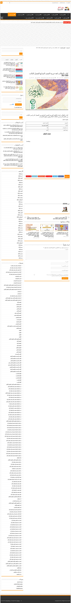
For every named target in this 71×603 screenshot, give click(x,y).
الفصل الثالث (18, 347)
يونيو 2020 (21, 221)
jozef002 (65, 77)
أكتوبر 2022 (20, 191)
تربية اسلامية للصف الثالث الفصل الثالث (13, 421)
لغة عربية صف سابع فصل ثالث (15, 552)
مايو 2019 (21, 249)
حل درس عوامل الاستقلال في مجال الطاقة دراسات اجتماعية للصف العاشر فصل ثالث (9, 63)
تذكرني (11, 104)
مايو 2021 (21, 204)
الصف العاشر (48, 17)
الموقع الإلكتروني (65, 270)
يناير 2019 (21, 257)
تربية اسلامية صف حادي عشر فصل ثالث (13, 401)
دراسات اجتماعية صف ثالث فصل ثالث (14, 427)
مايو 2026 (21, 173)
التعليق (66, 249)
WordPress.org (20, 588)
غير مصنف (19, 498)
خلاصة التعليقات (20, 586)
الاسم (66, 261)
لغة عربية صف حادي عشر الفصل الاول (14, 537)
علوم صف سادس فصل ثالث (16, 494)
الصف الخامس (29, 14)
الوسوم (7, 59)
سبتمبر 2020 (20, 214)
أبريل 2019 (20, 251)
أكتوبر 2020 (20, 212)
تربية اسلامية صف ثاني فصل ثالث (15, 397)
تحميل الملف (47, 133)
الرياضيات (19, 291)
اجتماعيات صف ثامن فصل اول (15, 267)
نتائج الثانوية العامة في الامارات (15, 569)
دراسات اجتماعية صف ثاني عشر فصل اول (13, 431)
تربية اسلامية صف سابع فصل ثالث (14, 412)
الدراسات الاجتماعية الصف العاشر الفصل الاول (12, 285)
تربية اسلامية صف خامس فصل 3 (15, 403)
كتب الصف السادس (17, 507)
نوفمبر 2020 (20, 210)
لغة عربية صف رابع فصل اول (16, 546)
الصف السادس (20, 14)
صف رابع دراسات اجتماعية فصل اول (14, 479)
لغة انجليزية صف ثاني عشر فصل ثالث (14, 513)
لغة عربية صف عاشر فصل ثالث (15, 559)
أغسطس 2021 (20, 199)
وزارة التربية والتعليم (17, 572)
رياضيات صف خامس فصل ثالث (15, 466)
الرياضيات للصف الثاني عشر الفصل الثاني (13, 297)
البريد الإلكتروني (65, 266)
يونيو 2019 (21, 247)
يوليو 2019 (21, 245)
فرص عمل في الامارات (17, 500)
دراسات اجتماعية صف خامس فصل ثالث (13, 440)
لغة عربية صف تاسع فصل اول (15, 524)
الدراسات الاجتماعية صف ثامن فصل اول (13, 287)
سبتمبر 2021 (20, 197)
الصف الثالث (46, 14)
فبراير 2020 (20, 229)
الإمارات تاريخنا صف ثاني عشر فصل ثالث (13, 272)
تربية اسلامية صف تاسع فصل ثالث (14, 388)
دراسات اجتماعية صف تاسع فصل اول (14, 423)
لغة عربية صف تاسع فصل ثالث (15, 526)
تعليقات (11, 59)
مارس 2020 (20, 227)
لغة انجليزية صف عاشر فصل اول (15, 518)
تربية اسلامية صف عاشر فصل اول (15, 416)
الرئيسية (68, 14)
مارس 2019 (20, 253)
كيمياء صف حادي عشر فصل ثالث (15, 509)
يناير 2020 (21, 232)
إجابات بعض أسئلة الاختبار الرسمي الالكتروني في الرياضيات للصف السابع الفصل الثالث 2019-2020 (13, 160)
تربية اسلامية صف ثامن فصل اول (15, 390)
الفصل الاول (19, 341)
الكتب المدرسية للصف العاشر (15, 371)
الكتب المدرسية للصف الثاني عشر (14, 362)
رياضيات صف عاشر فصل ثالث (15, 474)
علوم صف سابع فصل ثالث (16, 492)
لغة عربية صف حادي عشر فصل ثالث (14, 539)
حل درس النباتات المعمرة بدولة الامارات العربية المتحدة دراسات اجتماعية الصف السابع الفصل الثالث (47, 234)
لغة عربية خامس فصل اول (16, 520)
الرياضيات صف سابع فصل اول (15, 295)
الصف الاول (62, 14)
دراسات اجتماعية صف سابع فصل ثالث (14, 446)
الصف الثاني (54, 14)
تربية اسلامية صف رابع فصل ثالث (15, 408)
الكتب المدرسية (45, 125)
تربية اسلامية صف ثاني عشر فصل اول (14, 395)
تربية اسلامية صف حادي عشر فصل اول (14, 399)
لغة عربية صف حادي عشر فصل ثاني (14, 541)
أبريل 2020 (20, 225)
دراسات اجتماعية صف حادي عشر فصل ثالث (13, 436)
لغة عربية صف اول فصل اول (16, 522)
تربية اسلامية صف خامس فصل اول (14, 405)
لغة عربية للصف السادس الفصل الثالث (14, 565)
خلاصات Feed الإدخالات (18, 584)
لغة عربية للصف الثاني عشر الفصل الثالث (13, 563)
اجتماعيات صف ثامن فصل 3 (16, 265)
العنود (21, 159)
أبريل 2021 (20, 206)
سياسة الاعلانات (62, 2)
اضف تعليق (36, 77)
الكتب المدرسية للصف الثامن (15, 358)
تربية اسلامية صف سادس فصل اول (14, 414)
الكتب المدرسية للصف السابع (45, 77)
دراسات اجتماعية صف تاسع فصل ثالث (14, 425)
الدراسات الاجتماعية (17, 280)
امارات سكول (20, 147)
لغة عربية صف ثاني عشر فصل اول (14, 535)
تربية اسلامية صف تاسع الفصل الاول (14, 386)
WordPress (8, 600)
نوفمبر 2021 (20, 195)
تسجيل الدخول (20, 581)
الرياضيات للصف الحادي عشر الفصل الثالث (13, 300)
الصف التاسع (57, 17)
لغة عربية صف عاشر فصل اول (15, 557)
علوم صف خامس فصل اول (16, 487)
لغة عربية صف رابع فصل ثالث (15, 548)
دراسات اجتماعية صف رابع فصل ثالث (14, 442)
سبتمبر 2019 (20, 240)
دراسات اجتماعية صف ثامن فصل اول (14, 429)
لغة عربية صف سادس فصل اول (15, 554)
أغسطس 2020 (20, 216)
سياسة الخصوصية (55, 2)
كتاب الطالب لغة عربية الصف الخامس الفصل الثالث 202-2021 (33, 217)
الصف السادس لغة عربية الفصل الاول (14, 326)
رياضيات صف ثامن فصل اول (16, 464)
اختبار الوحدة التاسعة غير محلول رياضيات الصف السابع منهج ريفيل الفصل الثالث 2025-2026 (32, 234)
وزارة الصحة (19, 574)
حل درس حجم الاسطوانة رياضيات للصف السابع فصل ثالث (62, 234)
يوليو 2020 (21, 219)
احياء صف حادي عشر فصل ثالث (15, 269)
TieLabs (18, 600)
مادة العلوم (19, 567)
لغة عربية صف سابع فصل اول (15, 550)
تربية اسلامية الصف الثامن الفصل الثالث (13, 384)
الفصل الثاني (18, 349)
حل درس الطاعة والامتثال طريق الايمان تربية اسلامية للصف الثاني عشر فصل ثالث (8, 70)
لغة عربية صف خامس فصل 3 (15, 544)
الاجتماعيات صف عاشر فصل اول (15, 274)
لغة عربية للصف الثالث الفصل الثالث (14, 561)
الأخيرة (21, 59)
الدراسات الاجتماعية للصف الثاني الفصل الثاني (12, 289)
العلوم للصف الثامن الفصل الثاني (15, 338)
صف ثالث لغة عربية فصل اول (15, 477)
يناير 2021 (21, 208)
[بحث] (1, 3)
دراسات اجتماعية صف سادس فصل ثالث (13, 453)
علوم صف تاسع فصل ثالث (16, 483)
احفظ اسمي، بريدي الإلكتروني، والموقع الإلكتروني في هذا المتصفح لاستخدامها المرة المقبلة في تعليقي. (57, 275)
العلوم (20, 330)
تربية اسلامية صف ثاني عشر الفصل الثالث (13, 392)
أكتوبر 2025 (20, 178)
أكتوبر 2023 (20, 186)
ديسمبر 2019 (20, 234)
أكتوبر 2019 (20, 238)
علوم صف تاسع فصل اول (16, 481)
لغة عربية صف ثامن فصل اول (15, 531)
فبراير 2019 (20, 255)
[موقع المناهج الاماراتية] (63, 8)
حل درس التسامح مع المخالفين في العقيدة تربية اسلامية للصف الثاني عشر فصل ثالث (9, 76)
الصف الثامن (65, 17)
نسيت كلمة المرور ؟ (18, 107)
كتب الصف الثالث (18, 505)
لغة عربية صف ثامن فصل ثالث (15, 533)
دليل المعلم (19, 457)
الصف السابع (11, 14)
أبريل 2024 (20, 184)
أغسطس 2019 (20, 242)
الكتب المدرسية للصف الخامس (15, 367)
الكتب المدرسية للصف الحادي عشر (14, 364)
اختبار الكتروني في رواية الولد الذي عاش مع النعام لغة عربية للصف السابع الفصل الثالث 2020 (13, 155)
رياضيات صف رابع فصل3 (16, 468)
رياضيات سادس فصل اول (16, 462)
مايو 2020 (21, 223)
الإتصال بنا (68, 2)
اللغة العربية (19, 380)
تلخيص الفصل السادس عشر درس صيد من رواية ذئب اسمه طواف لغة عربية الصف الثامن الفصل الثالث (13, 165)
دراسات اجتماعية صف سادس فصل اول (14, 449)
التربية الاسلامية (18, 276)
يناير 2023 (21, 188)
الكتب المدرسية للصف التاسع (15, 356)
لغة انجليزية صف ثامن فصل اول (15, 511)
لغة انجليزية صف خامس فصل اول (15, 516)
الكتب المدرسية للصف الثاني (15, 360)
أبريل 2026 (20, 175)
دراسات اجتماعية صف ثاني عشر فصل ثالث (13, 433)
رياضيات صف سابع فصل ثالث (15, 470)
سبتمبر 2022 (20, 193)
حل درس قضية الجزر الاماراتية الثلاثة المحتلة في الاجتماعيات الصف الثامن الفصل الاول (47, 22)
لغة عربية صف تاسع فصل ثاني (15, 528)
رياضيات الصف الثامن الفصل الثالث (14, 459)
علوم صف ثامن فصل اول (16, 485)
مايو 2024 (21, 182)
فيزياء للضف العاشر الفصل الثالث (15, 503)
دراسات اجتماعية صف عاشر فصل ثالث (14, 455)
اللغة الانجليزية (18, 373)
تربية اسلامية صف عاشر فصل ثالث (14, 418)
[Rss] (9, 3)
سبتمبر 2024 (20, 180)
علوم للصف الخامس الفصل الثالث (14, 496)
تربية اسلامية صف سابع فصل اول (15, 410)
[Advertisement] (35, 35)
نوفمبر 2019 (20, 236)
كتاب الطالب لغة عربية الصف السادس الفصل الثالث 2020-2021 (60, 217)
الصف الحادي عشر (39, 17)
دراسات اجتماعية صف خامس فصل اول (14, 438)
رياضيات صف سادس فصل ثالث (15, 472)
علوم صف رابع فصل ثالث (16, 490)
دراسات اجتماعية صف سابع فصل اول (14, 444)
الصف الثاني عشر (29, 17)
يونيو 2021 (21, 201)
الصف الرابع (38, 14)
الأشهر (16, 59)
